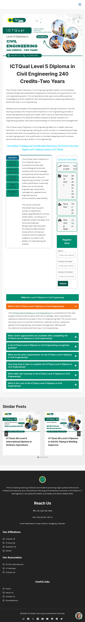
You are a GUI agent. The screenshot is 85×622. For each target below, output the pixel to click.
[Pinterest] (57, 619)
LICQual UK (10, 539)
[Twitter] (61, 619)
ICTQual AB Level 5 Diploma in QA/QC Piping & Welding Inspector (63, 441)
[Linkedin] (52, 619)
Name (61, 251)
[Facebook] (28, 619)
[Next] (79, 433)
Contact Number (65, 261)
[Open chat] (78, 615)
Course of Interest (66, 272)
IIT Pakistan (11, 568)
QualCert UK (11, 547)
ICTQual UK (10, 572)
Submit (63, 283)
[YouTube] (47, 619)
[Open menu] (79, 4)
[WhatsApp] (23, 619)
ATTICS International (14, 564)
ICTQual (72, 223)
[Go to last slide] (6, 433)
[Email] (42, 619)
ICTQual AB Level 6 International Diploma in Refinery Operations (19, 441)
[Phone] (33, 619)
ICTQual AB (10, 543)
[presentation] (21, 422)
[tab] (12, 157)
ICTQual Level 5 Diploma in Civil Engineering (31, 313)
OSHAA (9, 551)
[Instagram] (38, 619)
